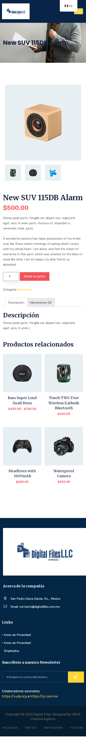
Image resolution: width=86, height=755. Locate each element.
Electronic (25, 289)
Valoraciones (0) (41, 302)
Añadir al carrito (34, 276)
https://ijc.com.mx (44, 696)
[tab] (16, 302)
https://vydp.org (14, 696)
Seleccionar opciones (22, 410)
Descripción (16, 302)
